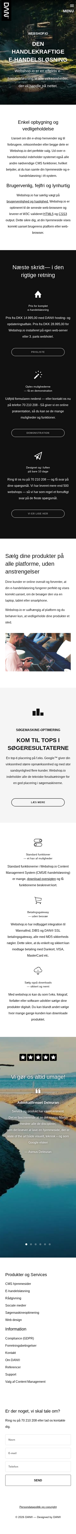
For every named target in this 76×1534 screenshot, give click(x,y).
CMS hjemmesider (18, 1283)
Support (10, 1374)
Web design (13, 1320)
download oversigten (41, 879)
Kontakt (10, 1352)
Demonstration (38, 433)
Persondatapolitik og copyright (38, 1506)
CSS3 (63, 214)
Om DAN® (12, 1360)
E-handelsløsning (17, 1291)
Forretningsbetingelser (20, 1345)
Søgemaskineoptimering (22, 1312)
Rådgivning (13, 1298)
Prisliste (38, 352)
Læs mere (38, 802)
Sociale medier (15, 1305)
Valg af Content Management (25, 1381)
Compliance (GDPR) (19, 1338)
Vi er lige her (38, 513)
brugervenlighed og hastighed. (28, 201)
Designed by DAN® (49, 1517)
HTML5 (48, 214)
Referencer (13, 1367)
